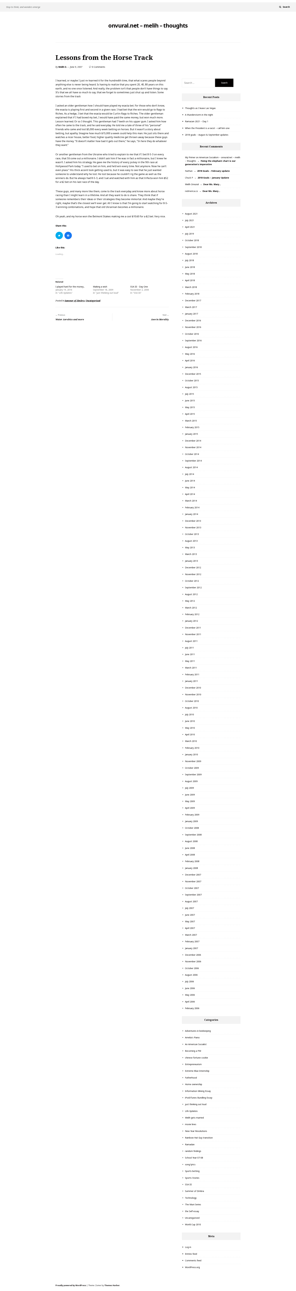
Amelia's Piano (192, 1037)
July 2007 (189, 908)
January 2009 (191, 821)
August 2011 (191, 641)
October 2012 (192, 580)
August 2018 (191, 253)
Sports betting (192, 1171)
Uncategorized (93, 300)
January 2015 (191, 433)
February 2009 (192, 814)
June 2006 (190, 988)
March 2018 (191, 287)
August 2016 (191, 347)
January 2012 (191, 620)
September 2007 (193, 894)
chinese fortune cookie (196, 1057)
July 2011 (189, 647)
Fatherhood (191, 1077)
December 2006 (193, 954)
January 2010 (191, 754)
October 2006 (192, 968)
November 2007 (193, 881)
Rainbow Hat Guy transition (199, 1137)
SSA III (188, 1184)
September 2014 (193, 460)
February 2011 (192, 674)
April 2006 (190, 1001)
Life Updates (191, 1111)
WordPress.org (192, 1267)
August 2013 (191, 540)
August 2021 (191, 213)
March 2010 (191, 741)
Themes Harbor (112, 1285)
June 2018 (190, 267)
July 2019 (189, 233)
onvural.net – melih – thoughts (148, 25)
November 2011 (193, 634)
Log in (188, 1247)
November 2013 (193, 527)
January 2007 (191, 948)
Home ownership (193, 1084)
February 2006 (192, 1008)
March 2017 (191, 307)
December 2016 (193, 320)
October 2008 (192, 827)
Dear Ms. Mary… (212, 184)
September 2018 (193, 247)
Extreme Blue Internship (197, 1070)
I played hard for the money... (70, 286)
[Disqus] (112, 365)
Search (286, 6)
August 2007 (191, 901)
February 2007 (192, 941)
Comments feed (193, 1260)
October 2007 (192, 888)
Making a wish (100, 286)
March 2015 (191, 420)
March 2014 (191, 500)
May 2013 (190, 547)
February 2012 (192, 614)
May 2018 (190, 273)
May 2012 (190, 600)
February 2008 (192, 861)
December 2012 (193, 567)
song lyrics (190, 1164)
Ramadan (190, 1144)
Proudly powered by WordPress (71, 1285)
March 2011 (191, 667)
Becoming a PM (193, 1050)
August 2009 (191, 781)
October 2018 (192, 240)
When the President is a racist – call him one (207, 128)
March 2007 (191, 934)
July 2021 (189, 220)
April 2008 (190, 854)
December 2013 (193, 520)
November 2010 (193, 694)
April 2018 (190, 280)
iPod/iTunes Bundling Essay (198, 1097)
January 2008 (191, 868)
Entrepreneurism (193, 1064)
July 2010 (189, 714)
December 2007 (193, 874)
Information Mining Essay (198, 1091)
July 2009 (189, 787)
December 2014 (193, 440)
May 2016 (190, 353)
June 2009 (190, 794)
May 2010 (190, 727)
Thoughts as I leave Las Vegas (200, 108)
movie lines (190, 1124)
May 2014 (190, 487)
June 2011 (190, 654)
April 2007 (190, 928)
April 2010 (190, 734)
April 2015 (190, 413)
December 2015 (193, 373)
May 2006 (190, 994)
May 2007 (190, 921)
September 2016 (193, 340)
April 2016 (190, 360)
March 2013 (191, 554)
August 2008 (191, 841)
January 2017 (191, 313)
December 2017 (193, 300)
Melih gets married (194, 1117)
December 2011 (193, 627)
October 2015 (192, 380)
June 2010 (190, 721)
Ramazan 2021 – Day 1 (196, 121)
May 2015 (190, 407)
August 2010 (191, 707)
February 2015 (192, 427)
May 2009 (190, 801)
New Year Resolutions (196, 1131)
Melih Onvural (192, 184)
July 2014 (189, 474)
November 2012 (193, 574)
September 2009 (193, 774)
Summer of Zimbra (74, 300)
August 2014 (191, 467)
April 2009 (190, 807)
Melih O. (62, 66)
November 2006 (193, 961)
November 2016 (193, 327)
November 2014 (193, 447)
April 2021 (190, 226)
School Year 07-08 (194, 1157)
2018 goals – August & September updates (206, 134)
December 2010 (193, 687)
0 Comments (98, 66)
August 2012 (191, 594)
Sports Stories (192, 1177)
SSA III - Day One (139, 286)
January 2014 (191, 514)
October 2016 (192, 333)
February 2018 (192, 293)
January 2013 (191, 560)
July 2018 (189, 260)
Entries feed (191, 1253)
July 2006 (189, 981)
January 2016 (191, 367)
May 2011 (190, 661)
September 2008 (193, 834)
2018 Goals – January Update (213, 177)
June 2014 (190, 480)
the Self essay (192, 1211)
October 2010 (192, 701)
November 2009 (193, 761)
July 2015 (189, 393)
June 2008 (190, 848)
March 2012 (191, 607)
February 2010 (192, 747)
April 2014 (190, 494)
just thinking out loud (195, 1104)
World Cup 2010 (193, 1224)
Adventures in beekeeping (198, 1030)
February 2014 (192, 507)
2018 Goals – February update (213, 170)
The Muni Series (193, 1204)
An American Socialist (196, 1044)
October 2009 (192, 767)
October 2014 (192, 454)
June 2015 (190, 400)
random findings (193, 1151)
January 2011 (191, 681)
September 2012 (193, 587)
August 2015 (191, 387)
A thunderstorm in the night (199, 114)
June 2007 (190, 914)
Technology (191, 1197)
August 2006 (191, 974)
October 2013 (192, 534)
